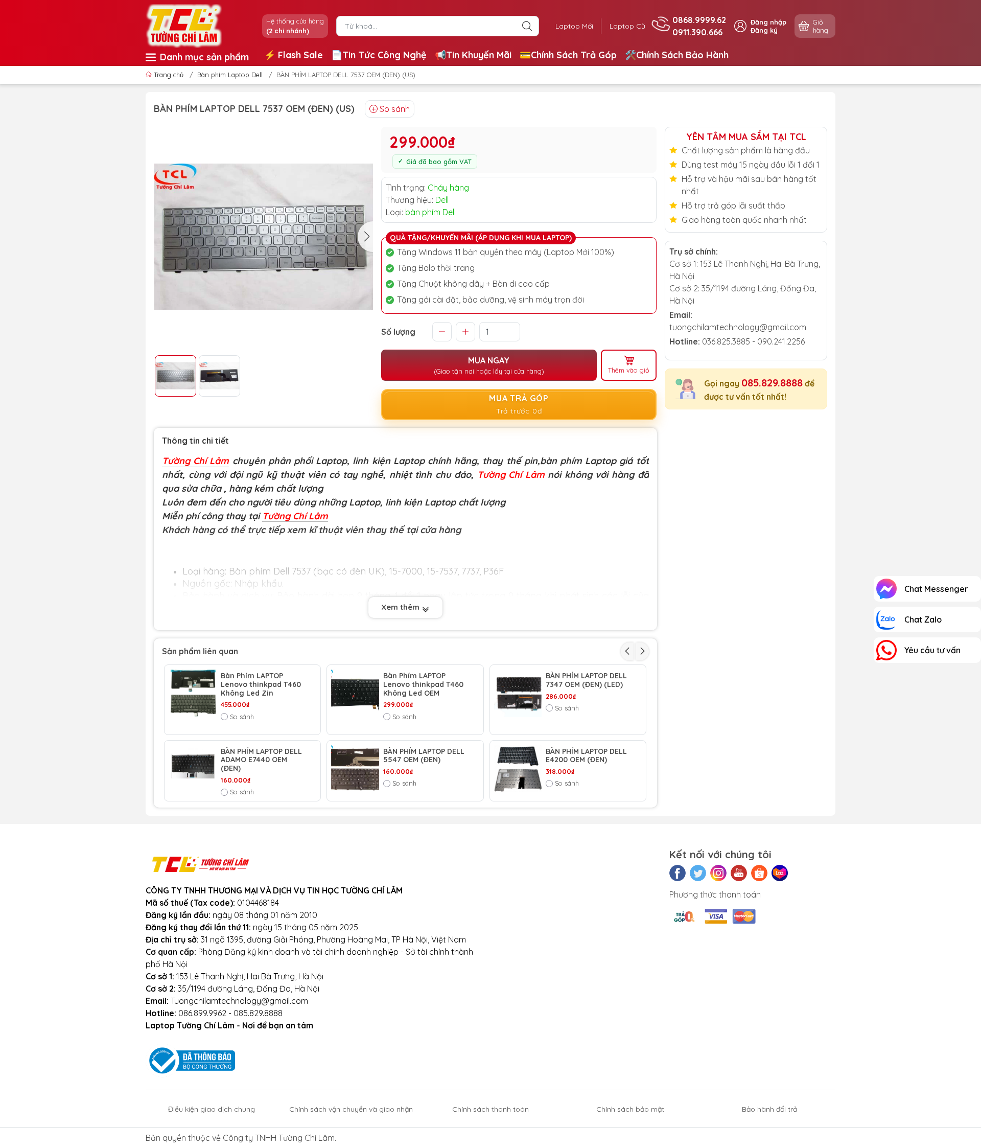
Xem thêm (401, 607)
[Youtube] (739, 873)
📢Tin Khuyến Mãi (473, 55)
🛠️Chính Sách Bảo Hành (677, 55)
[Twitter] (698, 873)
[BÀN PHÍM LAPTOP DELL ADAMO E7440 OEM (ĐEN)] (193, 769)
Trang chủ (168, 75)
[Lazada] (780, 873)
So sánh (395, 109)
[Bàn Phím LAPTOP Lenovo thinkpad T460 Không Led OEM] (355, 693)
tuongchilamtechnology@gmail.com (737, 327)
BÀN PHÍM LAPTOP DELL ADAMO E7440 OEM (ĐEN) (261, 760)
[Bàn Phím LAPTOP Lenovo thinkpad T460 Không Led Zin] (193, 693)
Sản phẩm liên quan (200, 651)
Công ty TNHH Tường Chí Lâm (279, 1138)
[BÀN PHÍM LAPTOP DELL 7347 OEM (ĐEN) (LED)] (518, 693)
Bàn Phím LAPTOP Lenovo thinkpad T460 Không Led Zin (261, 684)
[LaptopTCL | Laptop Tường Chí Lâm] (184, 25)
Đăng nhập (768, 22)
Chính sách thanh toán (490, 1109)
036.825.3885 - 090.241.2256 (753, 341)
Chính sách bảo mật (630, 1109)
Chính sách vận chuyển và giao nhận (351, 1109)
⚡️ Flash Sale (293, 55)
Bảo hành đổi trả (769, 1109)
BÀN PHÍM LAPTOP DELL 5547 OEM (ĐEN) (423, 756)
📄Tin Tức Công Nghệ (379, 55)
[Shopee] (759, 873)
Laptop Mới (574, 26)
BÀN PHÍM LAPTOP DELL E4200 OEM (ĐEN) (586, 756)
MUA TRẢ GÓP (519, 404)
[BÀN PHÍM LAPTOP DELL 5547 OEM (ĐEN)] (355, 769)
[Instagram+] (718, 873)
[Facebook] (677, 873)
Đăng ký (764, 30)
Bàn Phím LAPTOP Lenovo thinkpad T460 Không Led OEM (423, 684)
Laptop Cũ (627, 26)
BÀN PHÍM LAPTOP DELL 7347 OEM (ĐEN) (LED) (586, 680)
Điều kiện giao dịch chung (211, 1109)
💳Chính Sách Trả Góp (568, 55)
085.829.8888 (772, 382)
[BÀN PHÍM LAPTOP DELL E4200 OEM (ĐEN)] (518, 769)
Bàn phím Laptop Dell (230, 75)
